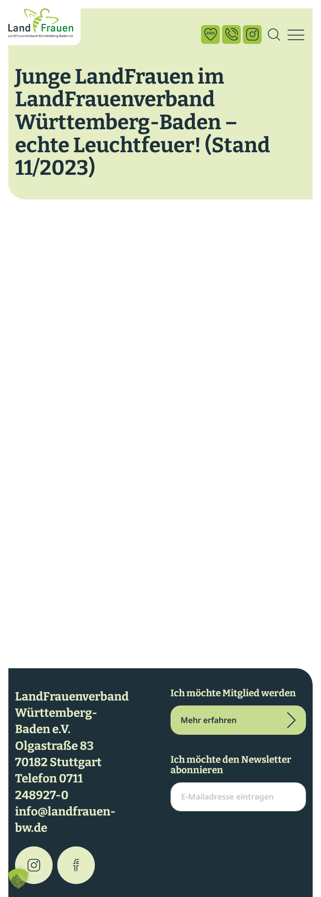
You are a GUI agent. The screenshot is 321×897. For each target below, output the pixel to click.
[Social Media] (252, 34)
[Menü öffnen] (296, 35)
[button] (18, 878)
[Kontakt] (231, 34)
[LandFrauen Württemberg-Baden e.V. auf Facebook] (76, 865)
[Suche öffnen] (274, 35)
